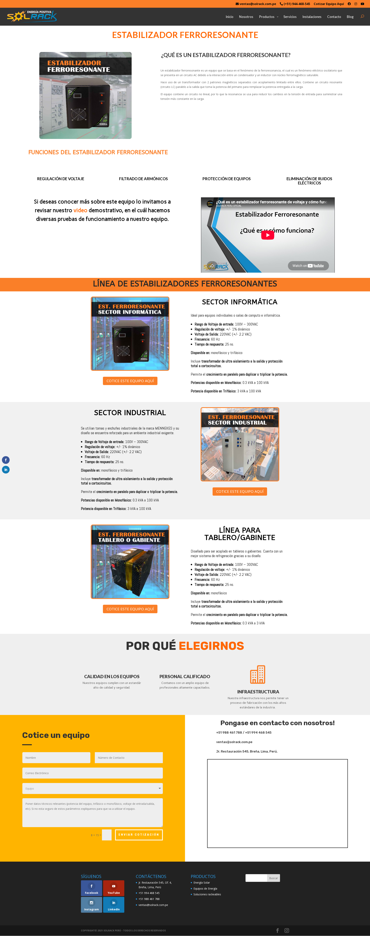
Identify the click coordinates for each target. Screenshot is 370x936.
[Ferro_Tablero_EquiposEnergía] (130, 597)
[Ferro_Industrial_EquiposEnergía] (239, 479)
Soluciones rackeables (207, 894)
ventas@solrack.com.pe (257, 4)
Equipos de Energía (205, 888)
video (80, 210)
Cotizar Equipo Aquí (329, 4)
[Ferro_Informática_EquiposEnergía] (130, 369)
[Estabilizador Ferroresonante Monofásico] (85, 138)
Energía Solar (201, 882)
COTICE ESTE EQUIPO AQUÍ (130, 380)
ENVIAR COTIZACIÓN (139, 834)
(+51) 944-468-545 (296, 4)
